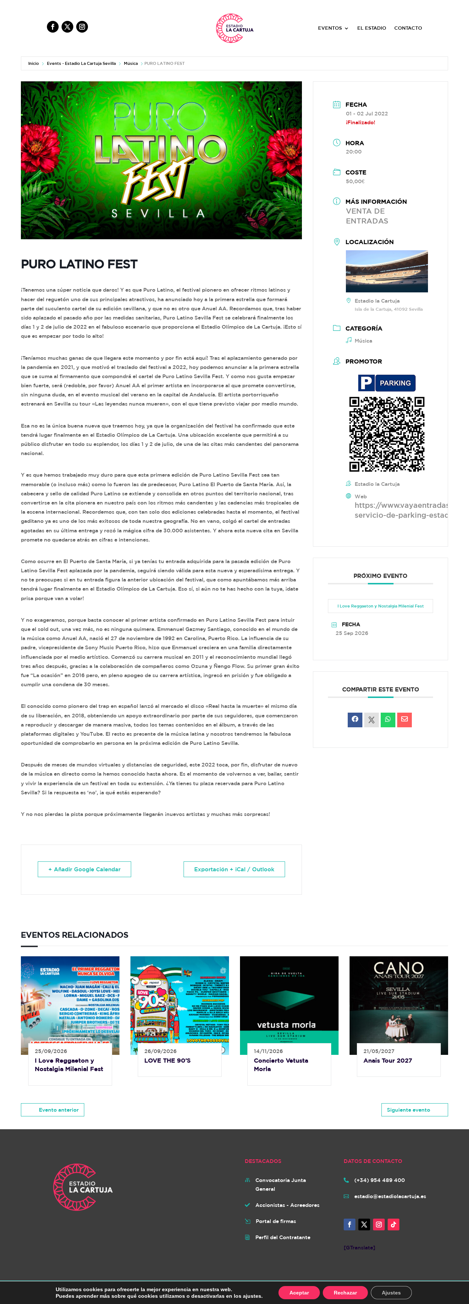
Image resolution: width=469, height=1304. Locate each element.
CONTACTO (408, 28)
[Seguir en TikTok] (393, 1224)
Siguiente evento (408, 1110)
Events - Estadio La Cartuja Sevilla (81, 63)
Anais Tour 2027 (387, 1060)
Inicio (33, 63)
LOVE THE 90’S (167, 1060)
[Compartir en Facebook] (355, 720)
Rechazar (345, 1293)
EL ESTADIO (371, 28)
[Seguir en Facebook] (53, 27)
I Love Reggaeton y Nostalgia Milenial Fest (380, 605)
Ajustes (391, 1293)
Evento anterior (59, 1110)
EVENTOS (330, 28)
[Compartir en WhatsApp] (388, 720)
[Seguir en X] (67, 27)
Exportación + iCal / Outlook (234, 869)
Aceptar (299, 1293)
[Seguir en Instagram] (82, 27)
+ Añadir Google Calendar (84, 869)
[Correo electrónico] (404, 720)
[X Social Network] (371, 720)
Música (131, 63)
